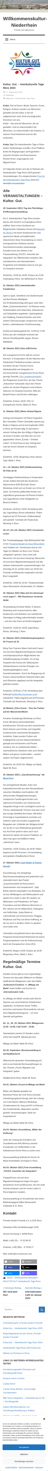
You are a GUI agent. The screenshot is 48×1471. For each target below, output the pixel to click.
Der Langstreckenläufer (30, 376)
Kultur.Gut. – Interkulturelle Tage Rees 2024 (22, 1342)
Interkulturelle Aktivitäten (26, 1278)
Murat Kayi (8, 778)
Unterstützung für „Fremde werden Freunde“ (23, 1323)
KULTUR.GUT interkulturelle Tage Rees (22, 1281)
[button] (44, 1419)
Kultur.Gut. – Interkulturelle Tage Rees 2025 (22, 1328)
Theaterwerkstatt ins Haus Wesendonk (26, 544)
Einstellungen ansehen (24, 1461)
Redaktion (10, 95)
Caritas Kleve (9, 1384)
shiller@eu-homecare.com (24, 694)
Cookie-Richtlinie (11, 1467)
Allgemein (10, 98)
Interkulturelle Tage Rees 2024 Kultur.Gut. (22, 1348)
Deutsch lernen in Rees (13, 1378)
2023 (10, 1278)
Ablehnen (24, 1454)
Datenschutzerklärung (26, 1467)
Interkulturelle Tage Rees (25, 98)
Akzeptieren (24, 1447)
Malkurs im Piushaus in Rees (16, 1353)
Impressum (39, 1467)
